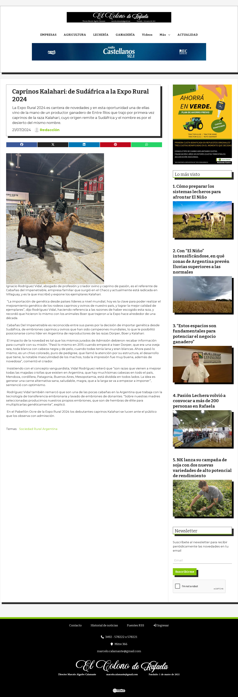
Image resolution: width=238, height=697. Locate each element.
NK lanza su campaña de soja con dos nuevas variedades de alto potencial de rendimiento (202, 467)
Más (163, 35)
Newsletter (186, 531)
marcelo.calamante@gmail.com (119, 651)
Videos (147, 35)
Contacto (75, 625)
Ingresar (163, 625)
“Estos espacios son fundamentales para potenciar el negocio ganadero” (194, 333)
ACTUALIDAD (187, 35)
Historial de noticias (104, 625)
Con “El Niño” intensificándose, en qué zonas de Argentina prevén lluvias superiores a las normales (201, 261)
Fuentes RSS (135, 625)
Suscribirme (184, 572)
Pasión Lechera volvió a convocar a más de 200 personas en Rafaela (199, 401)
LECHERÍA (101, 35)
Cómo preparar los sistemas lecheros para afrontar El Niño (197, 191)
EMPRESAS (48, 35)
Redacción (50, 130)
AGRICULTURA (75, 35)
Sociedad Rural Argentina (38, 429)
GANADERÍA (125, 35)
